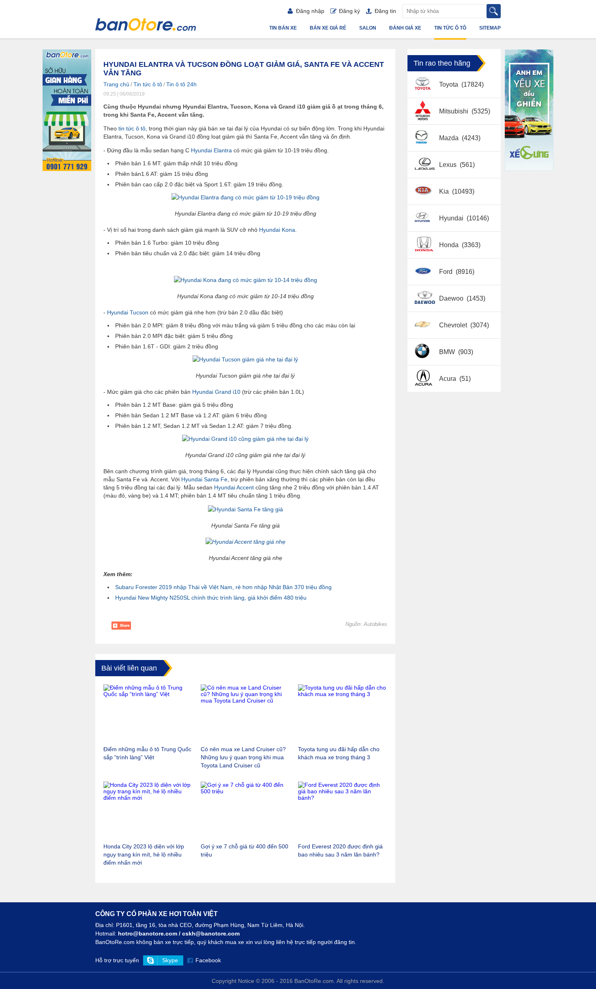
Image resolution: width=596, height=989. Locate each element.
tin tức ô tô (132, 128)
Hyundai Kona (277, 229)
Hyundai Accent (234, 487)
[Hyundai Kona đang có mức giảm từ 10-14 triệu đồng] (245, 280)
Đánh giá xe (405, 28)
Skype (170, 960)
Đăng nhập (310, 11)
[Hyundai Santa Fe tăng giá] (245, 509)
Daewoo (452, 298)
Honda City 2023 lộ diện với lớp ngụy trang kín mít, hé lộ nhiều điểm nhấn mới (143, 854)
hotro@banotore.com (147, 933)
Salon (367, 28)
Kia (444, 191)
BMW (448, 351)
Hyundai (452, 218)
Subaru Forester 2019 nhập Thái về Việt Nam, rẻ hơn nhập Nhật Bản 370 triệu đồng (223, 587)
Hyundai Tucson (127, 312)
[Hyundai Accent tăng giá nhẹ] (245, 541)
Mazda (449, 138)
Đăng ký (349, 11)
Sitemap (490, 28)
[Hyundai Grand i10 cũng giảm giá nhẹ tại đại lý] (245, 439)
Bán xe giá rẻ (328, 28)
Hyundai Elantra (211, 150)
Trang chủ (116, 84)
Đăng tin (385, 11)
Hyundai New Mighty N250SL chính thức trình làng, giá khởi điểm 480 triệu (211, 597)
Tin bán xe (283, 28)
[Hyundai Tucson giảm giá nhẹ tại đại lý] (245, 359)
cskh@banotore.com (211, 933)
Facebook (208, 960)
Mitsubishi (454, 111)
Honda (449, 244)
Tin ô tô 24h (181, 84)
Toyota (449, 84)
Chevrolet (454, 325)
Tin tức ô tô (450, 28)
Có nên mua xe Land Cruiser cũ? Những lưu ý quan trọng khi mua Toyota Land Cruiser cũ (243, 757)
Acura (448, 378)
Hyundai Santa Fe (204, 479)
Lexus (448, 164)
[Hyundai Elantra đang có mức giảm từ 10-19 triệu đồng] (245, 197)
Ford (446, 271)
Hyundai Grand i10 (216, 392)
